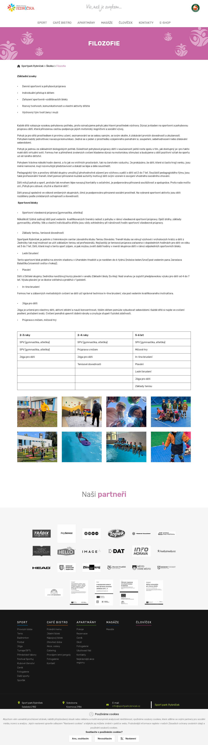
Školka (50, 66)
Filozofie (61, 66)
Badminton (23, 637)
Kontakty (146, 22)
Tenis (20, 633)
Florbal (20, 642)
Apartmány (86, 22)
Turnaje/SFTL (24, 650)
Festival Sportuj (25, 659)
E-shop (165, 22)
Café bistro (62, 22)
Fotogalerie (23, 671)
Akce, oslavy (53, 646)
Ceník (20, 667)
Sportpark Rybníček (32, 66)
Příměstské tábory (26, 654)
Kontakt (51, 663)
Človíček (126, 22)
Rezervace (82, 633)
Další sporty (23, 676)
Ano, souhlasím (80, 738)
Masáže (107, 22)
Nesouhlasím (105, 738)
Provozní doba (24, 629)
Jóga (20, 646)
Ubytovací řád (84, 650)
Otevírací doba (54, 642)
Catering (51, 650)
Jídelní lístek (53, 633)
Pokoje (80, 629)
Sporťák (21, 680)
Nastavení (130, 738)
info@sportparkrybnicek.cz (126, 706)
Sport (42, 22)
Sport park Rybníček (167, 704)
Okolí (79, 642)
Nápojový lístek (55, 637)
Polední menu (54, 629)
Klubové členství (25, 663)
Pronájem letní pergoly (59, 654)
